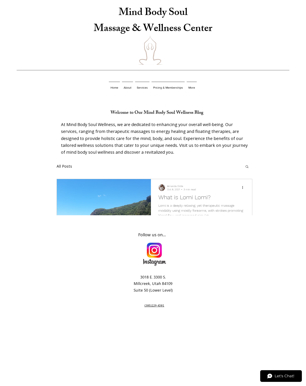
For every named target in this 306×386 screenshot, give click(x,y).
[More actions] (243, 187)
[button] (247, 167)
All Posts (64, 166)
